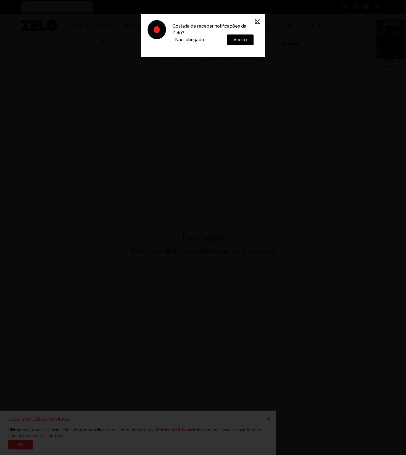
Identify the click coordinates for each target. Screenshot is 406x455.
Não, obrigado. (190, 39)
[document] (203, 227)
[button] (257, 21)
